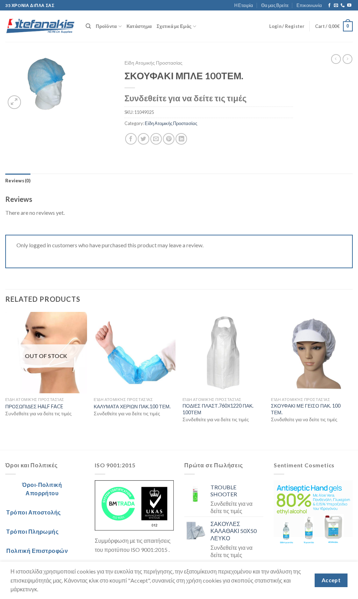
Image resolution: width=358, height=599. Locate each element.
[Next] (352, 380)
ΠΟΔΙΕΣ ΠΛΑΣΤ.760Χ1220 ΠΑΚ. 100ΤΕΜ (217, 409)
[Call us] (343, 5)
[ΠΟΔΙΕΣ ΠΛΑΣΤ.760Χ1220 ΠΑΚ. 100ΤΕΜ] (223, 353)
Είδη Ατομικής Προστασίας (153, 63)
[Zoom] (14, 102)
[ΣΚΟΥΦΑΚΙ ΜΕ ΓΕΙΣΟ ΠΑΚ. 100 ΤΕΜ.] (312, 353)
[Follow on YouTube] (349, 5)
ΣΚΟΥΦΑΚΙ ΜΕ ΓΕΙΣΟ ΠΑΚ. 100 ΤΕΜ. (306, 409)
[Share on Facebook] (131, 139)
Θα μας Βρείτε (275, 5)
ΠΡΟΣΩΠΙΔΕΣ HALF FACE (34, 406)
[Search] (88, 26)
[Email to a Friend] (156, 139)
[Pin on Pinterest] (168, 139)
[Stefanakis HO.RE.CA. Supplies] (40, 26)
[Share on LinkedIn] (181, 139)
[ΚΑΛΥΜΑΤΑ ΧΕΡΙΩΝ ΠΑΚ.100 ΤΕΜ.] (135, 353)
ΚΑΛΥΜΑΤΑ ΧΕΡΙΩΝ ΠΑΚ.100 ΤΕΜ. (132, 406)
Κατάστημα (139, 26)
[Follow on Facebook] (329, 5)
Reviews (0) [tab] (17, 180)
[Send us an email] (336, 5)
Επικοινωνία (309, 5)
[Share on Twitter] (143, 139)
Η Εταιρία (243, 5)
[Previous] (5, 380)
